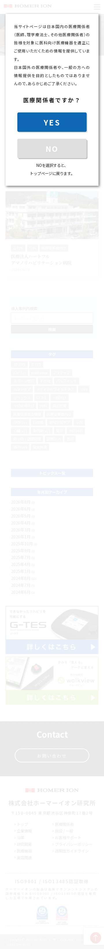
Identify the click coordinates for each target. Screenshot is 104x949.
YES (52, 122)
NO (52, 148)
